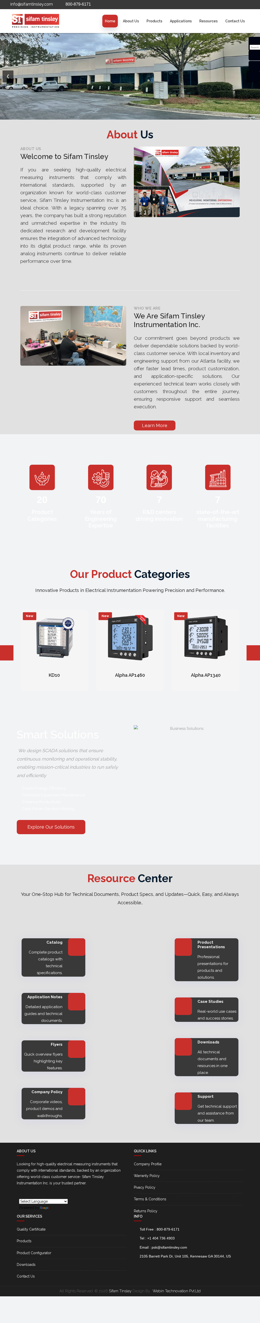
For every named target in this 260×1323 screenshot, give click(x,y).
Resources (208, 21)
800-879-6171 (77, 4)
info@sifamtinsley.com (31, 4)
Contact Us (235, 21)
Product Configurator (34, 1253)
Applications (181, 21)
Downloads (26, 1265)
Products (154, 21)
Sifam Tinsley (120, 1291)
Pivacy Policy (144, 1187)
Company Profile (147, 1164)
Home (110, 21)
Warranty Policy (147, 1176)
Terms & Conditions (150, 1199)
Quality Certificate (31, 1229)
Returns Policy (145, 1211)
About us (131, 21)
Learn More (154, 425)
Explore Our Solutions (51, 827)
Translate (57, 1208)
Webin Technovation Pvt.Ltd (177, 1291)
